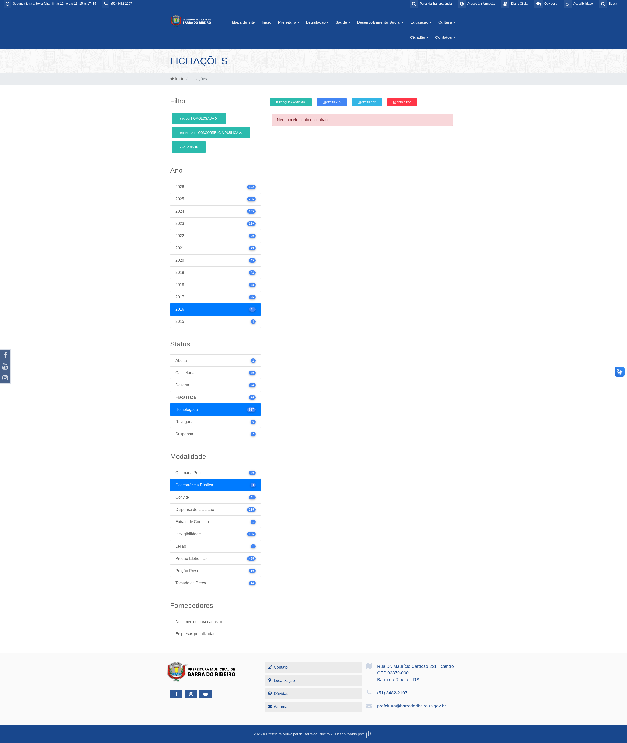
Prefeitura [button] (287, 22)
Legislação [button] (316, 22)
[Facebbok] (176, 694)
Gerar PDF (403, 102)
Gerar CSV (368, 102)
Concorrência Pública (209, 132)
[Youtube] (5, 366)
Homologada (197, 118)
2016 (187, 147)
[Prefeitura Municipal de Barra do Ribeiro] (191, 21)
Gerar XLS (333, 102)
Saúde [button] (342, 22)
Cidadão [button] (418, 37)
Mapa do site (243, 22)
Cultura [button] (445, 22)
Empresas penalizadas (195, 634)
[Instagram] (5, 377)
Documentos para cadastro (198, 622)
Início (267, 22)
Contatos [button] (444, 37)
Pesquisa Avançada (292, 102)
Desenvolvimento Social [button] (379, 22)
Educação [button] (419, 22)
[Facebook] (5, 355)
